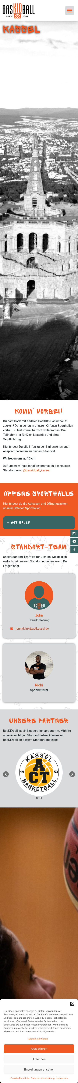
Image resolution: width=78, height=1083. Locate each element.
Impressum (62, 1078)
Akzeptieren (39, 1048)
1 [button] (37, 798)
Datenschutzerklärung (43, 1078)
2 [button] (41, 798)
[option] (39, 772)
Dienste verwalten (38, 1038)
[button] (72, 1004)
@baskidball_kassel (36, 470)
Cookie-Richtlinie (19, 1078)
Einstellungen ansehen (39, 1069)
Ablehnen (39, 1059)
